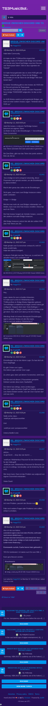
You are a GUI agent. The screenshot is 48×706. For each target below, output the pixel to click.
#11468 (42, 500)
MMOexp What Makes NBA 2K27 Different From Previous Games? (25, 649)
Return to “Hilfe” (9, 597)
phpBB (42, 698)
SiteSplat (27, 698)
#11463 (42, 242)
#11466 (42, 413)
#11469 (42, 527)
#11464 (42, 289)
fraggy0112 (17, 46)
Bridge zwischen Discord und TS (23, 23)
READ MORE (24, 624)
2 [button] (41, 592)
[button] (44, 592)
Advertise (11, 694)
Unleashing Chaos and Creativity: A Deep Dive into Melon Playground (25, 630)
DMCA (30, 694)
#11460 (42, 123)
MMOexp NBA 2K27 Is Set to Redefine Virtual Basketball (25, 668)
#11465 (42, 357)
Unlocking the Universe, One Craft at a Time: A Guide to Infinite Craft (25, 611)
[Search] (20, 30)
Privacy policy (22, 694)
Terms (37, 694)
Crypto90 (16, 116)
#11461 (42, 174)
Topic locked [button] (9, 35)
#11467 (42, 449)
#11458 (42, 50)
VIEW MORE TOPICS (24, 686)
